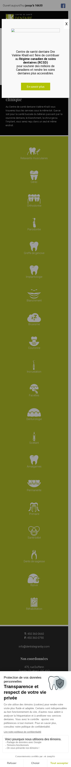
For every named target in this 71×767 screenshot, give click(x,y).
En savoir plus (35, 86)
